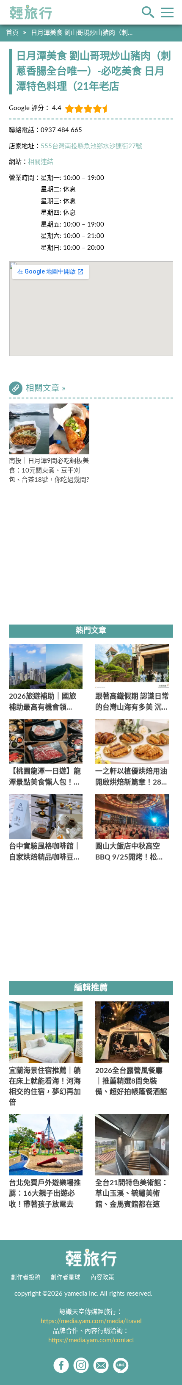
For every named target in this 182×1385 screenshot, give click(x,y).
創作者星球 (65, 1277)
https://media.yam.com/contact (91, 1340)
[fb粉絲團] (61, 1365)
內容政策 (102, 1277)
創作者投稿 (26, 1277)
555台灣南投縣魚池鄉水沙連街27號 (91, 146)
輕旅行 (30, 12)
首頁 (12, 33)
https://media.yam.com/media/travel (91, 1321)
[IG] (81, 1365)
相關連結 (40, 162)
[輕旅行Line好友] (121, 1365)
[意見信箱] (101, 1365)
